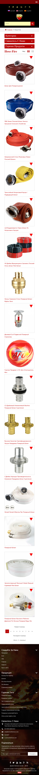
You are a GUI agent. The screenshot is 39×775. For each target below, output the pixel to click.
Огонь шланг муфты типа (9, 716)
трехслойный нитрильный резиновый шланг (14, 707)
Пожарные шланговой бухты (10, 713)
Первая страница (19, 627)
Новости (4, 664)
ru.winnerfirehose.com (10, 737)
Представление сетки (28, 51)
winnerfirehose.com (31, 770)
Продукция (5, 653)
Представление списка (32, 51)
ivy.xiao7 (6, 735)
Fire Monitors (5, 684)
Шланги (4, 678)
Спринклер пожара (7, 687)
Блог (3, 656)
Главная (9, 30)
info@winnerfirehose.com (11, 732)
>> (32, 631)
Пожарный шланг (6, 695)
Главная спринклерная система (11, 710)
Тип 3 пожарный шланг (8, 701)
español (29, 11)
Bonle (26, 766)
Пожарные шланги (7, 698)
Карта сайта (5, 667)
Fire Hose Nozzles (7, 681)
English (21, 11)
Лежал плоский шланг (8, 704)
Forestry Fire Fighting (7, 675)
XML (3, 659)
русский (12, 11)
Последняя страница (19, 635)
